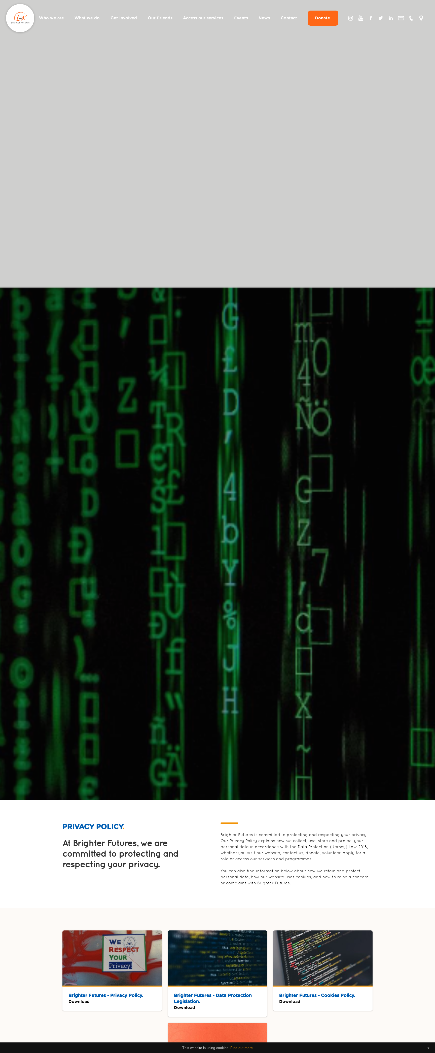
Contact (289, 18)
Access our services (204, 18)
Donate (323, 18)
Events (241, 18)
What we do (88, 18)
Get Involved (124, 18)
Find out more (241, 1048)
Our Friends (161, 18)
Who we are (52, 18)
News (265, 18)
